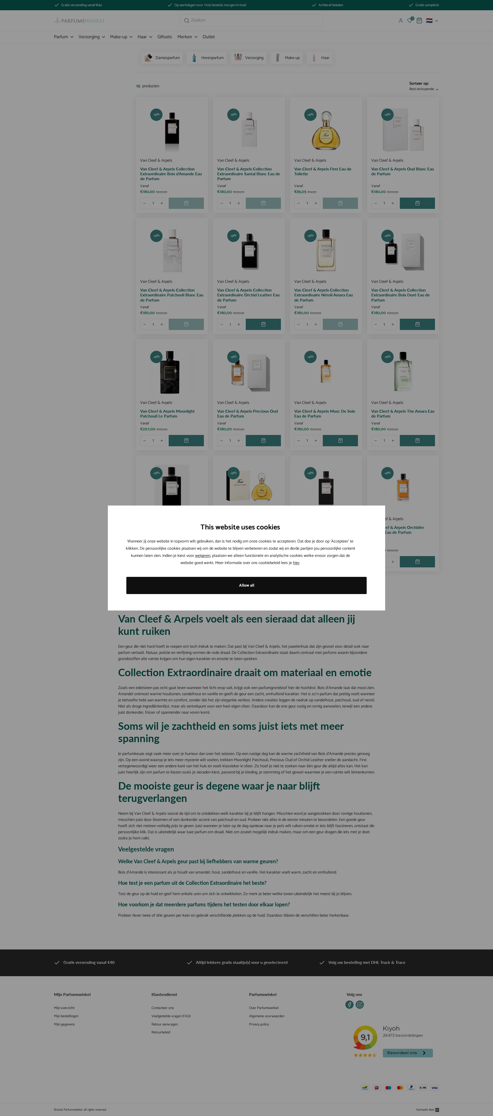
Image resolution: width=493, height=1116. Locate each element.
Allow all (246, 585)
